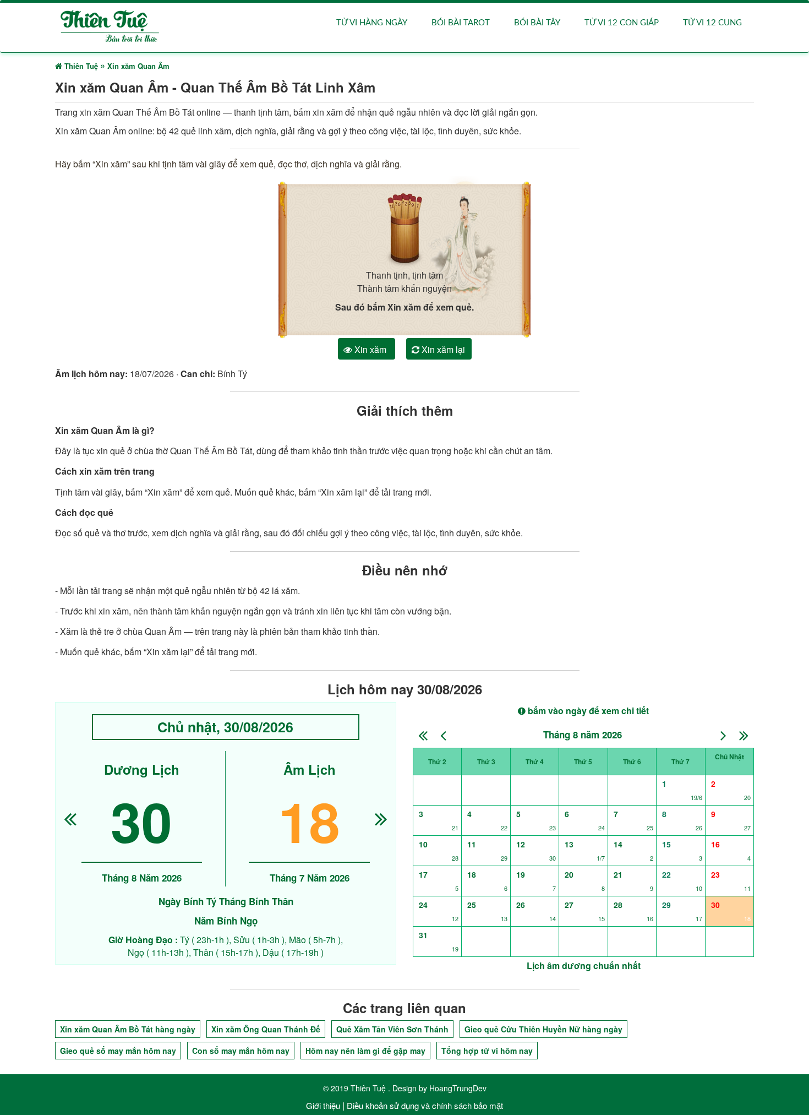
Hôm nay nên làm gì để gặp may (365, 1050)
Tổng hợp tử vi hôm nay (487, 1050)
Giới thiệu (323, 1105)
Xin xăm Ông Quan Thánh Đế (265, 1029)
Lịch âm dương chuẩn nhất (584, 965)
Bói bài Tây (537, 23)
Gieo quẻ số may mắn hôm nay (118, 1050)
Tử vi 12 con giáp (621, 23)
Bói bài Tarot (460, 23)
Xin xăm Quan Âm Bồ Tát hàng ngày (127, 1029)
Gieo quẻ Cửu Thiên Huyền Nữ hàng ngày (543, 1029)
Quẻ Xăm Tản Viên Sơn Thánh (392, 1029)
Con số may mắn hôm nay (240, 1050)
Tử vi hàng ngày (371, 23)
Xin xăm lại (442, 349)
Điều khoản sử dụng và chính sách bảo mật (425, 1105)
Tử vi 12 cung (712, 23)
